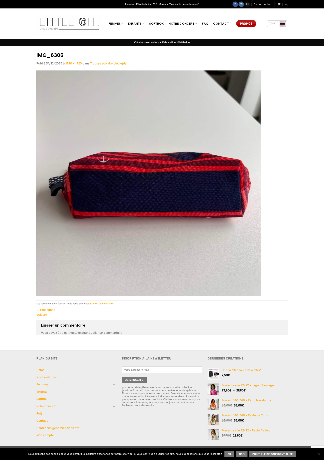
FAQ (205, 23)
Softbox (156, 23)
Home (40, 370)
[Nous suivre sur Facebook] (235, 4)
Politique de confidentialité (272, 454)
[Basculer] (114, 384)
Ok (229, 454)
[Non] (319, 455)
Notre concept (181, 23)
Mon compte (45, 435)
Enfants (135, 23)
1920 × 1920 (73, 63)
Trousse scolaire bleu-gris (108, 63)
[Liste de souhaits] (279, 4)
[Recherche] (286, 4)
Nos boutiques (46, 377)
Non (241, 454)
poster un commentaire (100, 303)
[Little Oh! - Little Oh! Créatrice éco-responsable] (69, 23)
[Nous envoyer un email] (247, 4)
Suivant (43, 314)
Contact (221, 23)
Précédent (45, 310)
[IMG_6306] (148, 183)
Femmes (115, 23)
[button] (262, 4)
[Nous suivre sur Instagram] (241, 4)
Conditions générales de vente (57, 428)
